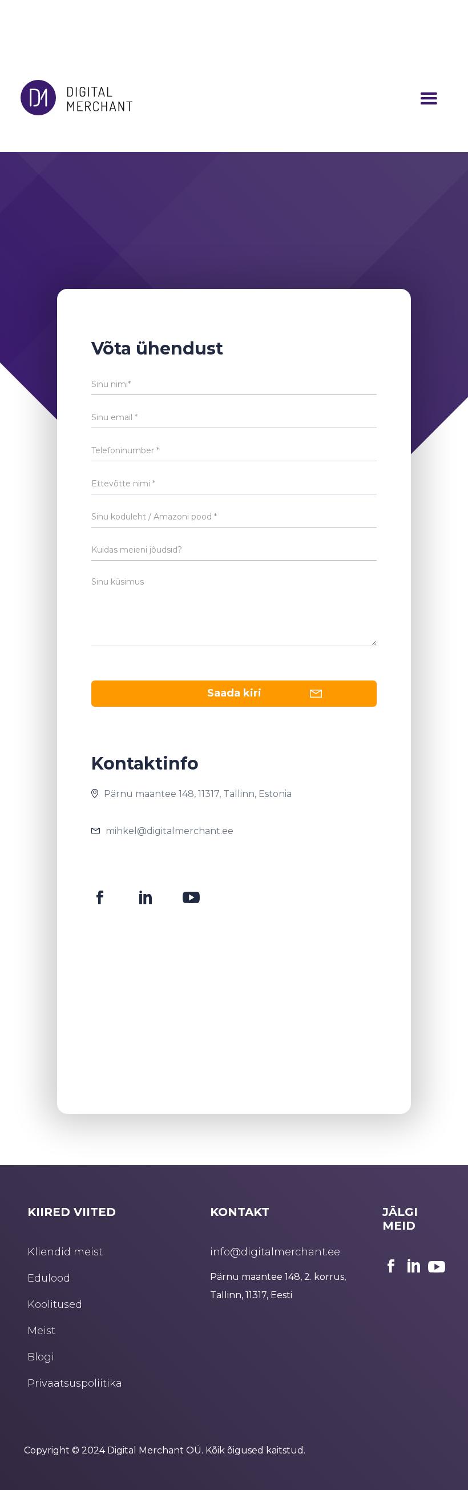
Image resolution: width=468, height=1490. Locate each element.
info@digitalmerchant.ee (275, 1252)
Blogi (40, 1357)
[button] (428, 99)
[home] (76, 99)
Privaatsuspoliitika (74, 1383)
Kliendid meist (65, 1252)
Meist (41, 1330)
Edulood (48, 1278)
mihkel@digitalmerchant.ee (169, 830)
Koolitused (54, 1304)
